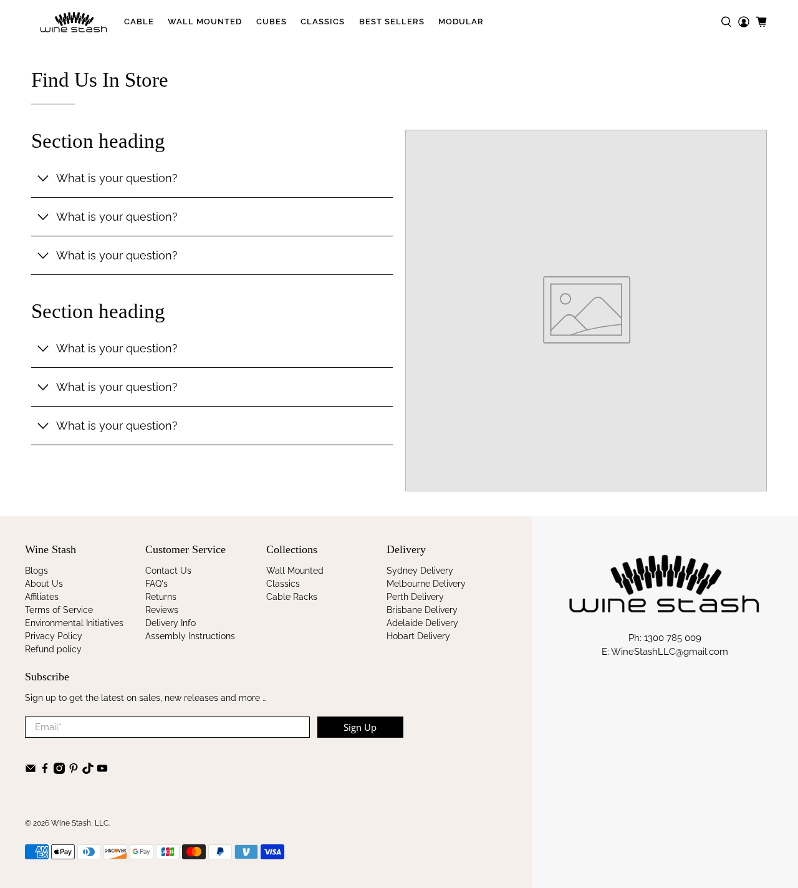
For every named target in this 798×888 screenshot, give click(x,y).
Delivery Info (170, 623)
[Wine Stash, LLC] (74, 21)
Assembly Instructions (190, 636)
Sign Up (360, 727)
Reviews (161, 610)
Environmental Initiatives (74, 623)
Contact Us (168, 571)
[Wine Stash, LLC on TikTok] (88, 771)
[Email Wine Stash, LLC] (30, 771)
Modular (461, 21)
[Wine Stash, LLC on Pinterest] (73, 771)
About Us (44, 584)
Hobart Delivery (418, 636)
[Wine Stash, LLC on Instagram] (59, 771)
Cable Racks (291, 597)
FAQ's (156, 584)
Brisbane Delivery (422, 610)
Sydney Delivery (420, 571)
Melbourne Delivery (426, 584)
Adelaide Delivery (422, 623)
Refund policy (53, 649)
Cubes (271, 21)
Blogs (36, 571)
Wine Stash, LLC (79, 823)
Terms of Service (59, 610)
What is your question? (117, 178)
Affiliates (42, 597)
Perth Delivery (415, 597)
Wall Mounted (205, 21)
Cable (139, 21)
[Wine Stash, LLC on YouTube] (102, 771)
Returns (160, 597)
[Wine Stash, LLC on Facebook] (44, 771)
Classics (322, 21)
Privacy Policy (53, 636)
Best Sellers (392, 21)
